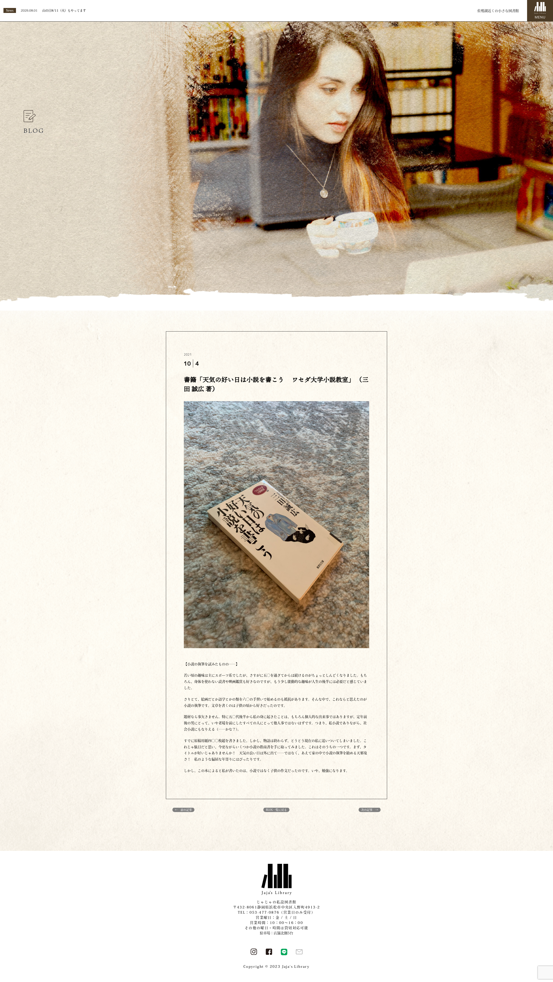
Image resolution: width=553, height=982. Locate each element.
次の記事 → (369, 809)
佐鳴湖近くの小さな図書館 (498, 11)
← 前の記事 (183, 809)
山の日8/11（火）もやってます (64, 10)
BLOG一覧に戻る (276, 809)
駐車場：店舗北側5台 (276, 933)
